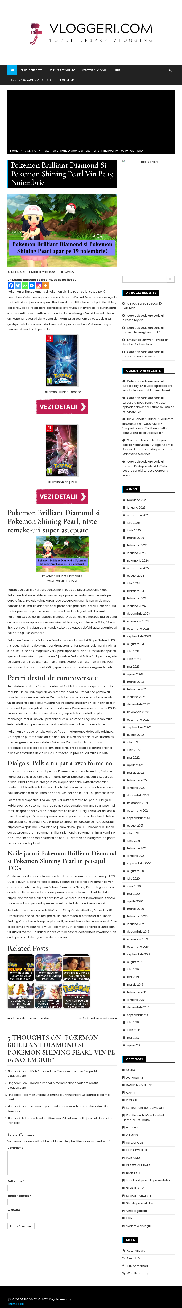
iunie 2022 (134, 750)
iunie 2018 (133, 1030)
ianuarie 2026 (136, 508)
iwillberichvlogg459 (43, 272)
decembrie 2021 (138, 795)
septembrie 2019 (138, 954)
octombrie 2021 (138, 810)
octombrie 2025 (138, 515)
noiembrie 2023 (138, 621)
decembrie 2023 (138, 614)
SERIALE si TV (135, 1188)
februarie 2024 (137, 598)
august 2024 (135, 576)
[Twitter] (18, 285)
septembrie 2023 (139, 636)
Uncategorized (136, 1211)
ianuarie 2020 (136, 924)
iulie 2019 (133, 969)
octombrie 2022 (138, 720)
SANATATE (133, 1173)
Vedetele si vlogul (94, 70)
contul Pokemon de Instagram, (80, 838)
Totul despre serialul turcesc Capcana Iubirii (145, 470)
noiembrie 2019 (137, 939)
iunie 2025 (134, 530)
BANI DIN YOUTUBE (139, 1085)
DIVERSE (132, 1100)
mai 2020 (133, 894)
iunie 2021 (133, 841)
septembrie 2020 (139, 863)
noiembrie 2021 (137, 803)
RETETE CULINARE (138, 1165)
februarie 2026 (137, 500)
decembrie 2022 (138, 704)
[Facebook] (11, 285)
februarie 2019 (137, 992)
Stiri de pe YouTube (62, 70)
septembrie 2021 (138, 818)
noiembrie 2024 (138, 561)
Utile (117, 70)
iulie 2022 (133, 742)
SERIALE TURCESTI (31, 70)
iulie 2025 (133, 523)
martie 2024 (135, 591)
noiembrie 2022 (138, 712)
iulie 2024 (133, 583)
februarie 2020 (137, 916)
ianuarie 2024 (136, 606)
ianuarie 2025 (136, 553)
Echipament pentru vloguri (145, 1108)
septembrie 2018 (138, 1015)
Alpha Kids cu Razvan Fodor (30, 1018)
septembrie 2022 (139, 727)
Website (13, 1210)
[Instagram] (39, 285)
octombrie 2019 (138, 947)
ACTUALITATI (135, 1077)
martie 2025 (135, 538)
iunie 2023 (134, 659)
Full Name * (16, 1181)
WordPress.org (137, 1273)
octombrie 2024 (138, 568)
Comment (15, 1148)
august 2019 (135, 962)
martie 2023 (135, 682)
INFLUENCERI (134, 1143)
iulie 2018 (133, 1022)
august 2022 (135, 735)
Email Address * (19, 1196)
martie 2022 (135, 773)
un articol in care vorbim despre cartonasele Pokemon (71, 932)
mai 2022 (133, 758)
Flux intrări (134, 1258)
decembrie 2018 (138, 1007)
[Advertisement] (91, 118)
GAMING (69, 272)
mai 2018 (133, 1038)
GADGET (132, 1127)
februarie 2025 (137, 545)
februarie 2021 (137, 848)
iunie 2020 (134, 886)
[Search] (171, 279)
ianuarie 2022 (136, 788)
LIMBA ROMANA (137, 1150)
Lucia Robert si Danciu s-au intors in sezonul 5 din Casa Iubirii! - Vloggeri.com (147, 423)
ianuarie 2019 (136, 1000)
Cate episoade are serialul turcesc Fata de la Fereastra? (148, 407)
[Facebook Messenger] (32, 285)
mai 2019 (133, 977)
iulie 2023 (133, 651)
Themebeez (15, 1304)
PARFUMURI (134, 1158)
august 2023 (135, 644)
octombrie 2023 (138, 629)
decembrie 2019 (138, 932)
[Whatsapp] (25, 285)
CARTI (130, 1093)
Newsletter (66, 80)
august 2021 (135, 826)
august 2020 (135, 871)
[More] (45, 285)
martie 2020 (135, 909)
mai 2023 (133, 666)
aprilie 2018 (134, 1045)
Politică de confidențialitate (31, 80)
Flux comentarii (137, 1266)
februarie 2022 (137, 780)
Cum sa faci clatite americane (93, 1018)
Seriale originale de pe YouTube (148, 1180)
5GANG (131, 1070)
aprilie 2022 (135, 765)
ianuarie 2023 (136, 697)
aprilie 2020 (135, 901)
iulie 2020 (133, 879)
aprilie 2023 (135, 674)
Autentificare (136, 1251)
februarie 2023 (137, 689)
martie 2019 (135, 985)
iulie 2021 (133, 833)
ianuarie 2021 (136, 856)
